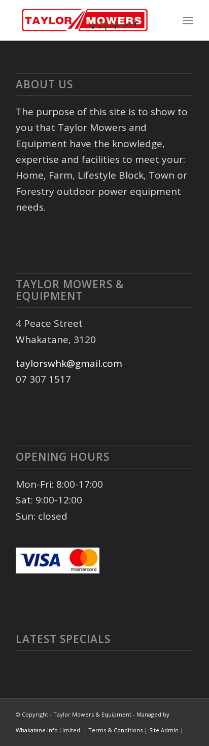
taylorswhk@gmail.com (69, 363)
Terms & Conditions (116, 730)
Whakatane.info (37, 730)
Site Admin (164, 730)
